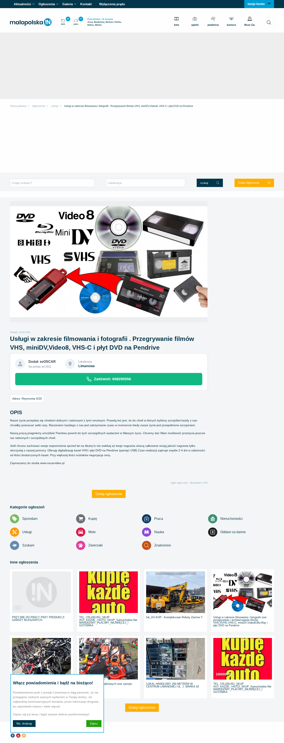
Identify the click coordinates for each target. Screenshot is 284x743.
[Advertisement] (142, 141)
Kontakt (86, 4)
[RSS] (24, 735)
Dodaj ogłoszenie (108, 494)
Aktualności (22, 4)
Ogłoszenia (46, 4)
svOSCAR (48, 361)
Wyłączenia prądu (112, 4)
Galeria (67, 4)
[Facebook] (13, 735)
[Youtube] (18, 735)
